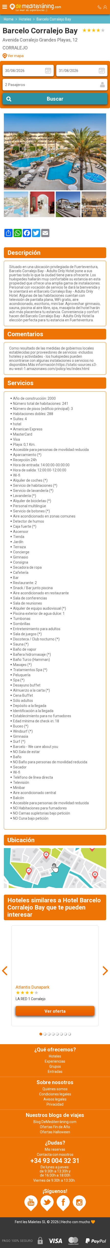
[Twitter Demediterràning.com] (47, 1203)
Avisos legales (55, 1099)
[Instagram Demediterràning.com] (79, 1203)
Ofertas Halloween (55, 1132)
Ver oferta (55, 1011)
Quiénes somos (55, 1089)
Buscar (55, 99)
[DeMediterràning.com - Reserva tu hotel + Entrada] (36, 7)
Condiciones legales (55, 1094)
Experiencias (55, 1061)
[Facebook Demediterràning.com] (63, 1203)
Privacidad (55, 1104)
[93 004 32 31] (99, 7)
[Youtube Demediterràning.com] (31, 1203)
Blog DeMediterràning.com (55, 1122)
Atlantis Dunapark (32, 987)
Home (9, 19)
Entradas (55, 1072)
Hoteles (25, 19)
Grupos (55, 1066)
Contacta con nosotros (55, 1154)
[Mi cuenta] (105, 7)
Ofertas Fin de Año (55, 1127)
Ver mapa (16, 56)
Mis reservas (55, 1149)
